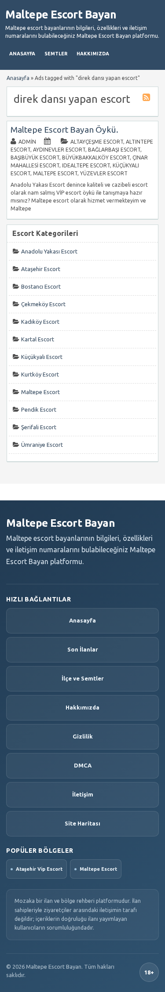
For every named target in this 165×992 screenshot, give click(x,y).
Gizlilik (83, 736)
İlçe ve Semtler (83, 678)
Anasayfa (22, 53)
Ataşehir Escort (40, 269)
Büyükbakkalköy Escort (96, 157)
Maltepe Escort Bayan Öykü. (64, 129)
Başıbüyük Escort (35, 157)
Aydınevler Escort (59, 149)
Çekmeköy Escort (43, 304)
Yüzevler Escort (104, 173)
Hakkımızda (93, 53)
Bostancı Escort (41, 286)
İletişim (82, 794)
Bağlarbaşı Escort (114, 149)
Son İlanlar (82, 649)
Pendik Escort (38, 409)
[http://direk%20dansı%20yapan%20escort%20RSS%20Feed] (147, 98)
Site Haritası (82, 823)
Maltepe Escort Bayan (60, 14)
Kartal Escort (37, 339)
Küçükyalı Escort (41, 357)
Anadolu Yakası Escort (49, 251)
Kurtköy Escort (40, 374)
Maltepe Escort (55, 173)
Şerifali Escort (38, 427)
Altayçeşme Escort (96, 142)
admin (27, 142)
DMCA (83, 765)
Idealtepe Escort (86, 165)
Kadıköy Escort (40, 322)
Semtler (55, 53)
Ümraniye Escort (42, 445)
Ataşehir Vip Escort (39, 869)
